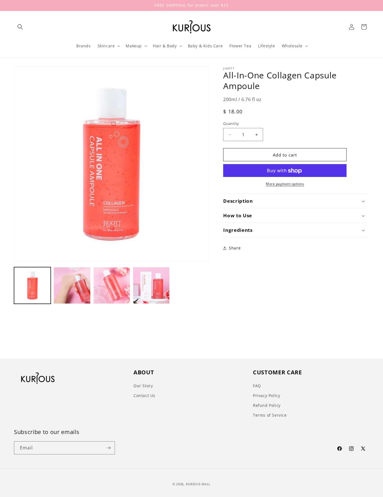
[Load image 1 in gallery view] (32, 285)
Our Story (143, 385)
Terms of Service (270, 415)
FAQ (257, 385)
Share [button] (235, 248)
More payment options (285, 184)
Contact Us (144, 395)
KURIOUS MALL (198, 484)
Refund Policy (267, 405)
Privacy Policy (266, 395)
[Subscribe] (108, 447)
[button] (20, 27)
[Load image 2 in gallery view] (72, 285)
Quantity (231, 123)
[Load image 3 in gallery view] (111, 285)
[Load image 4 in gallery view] (151, 285)
